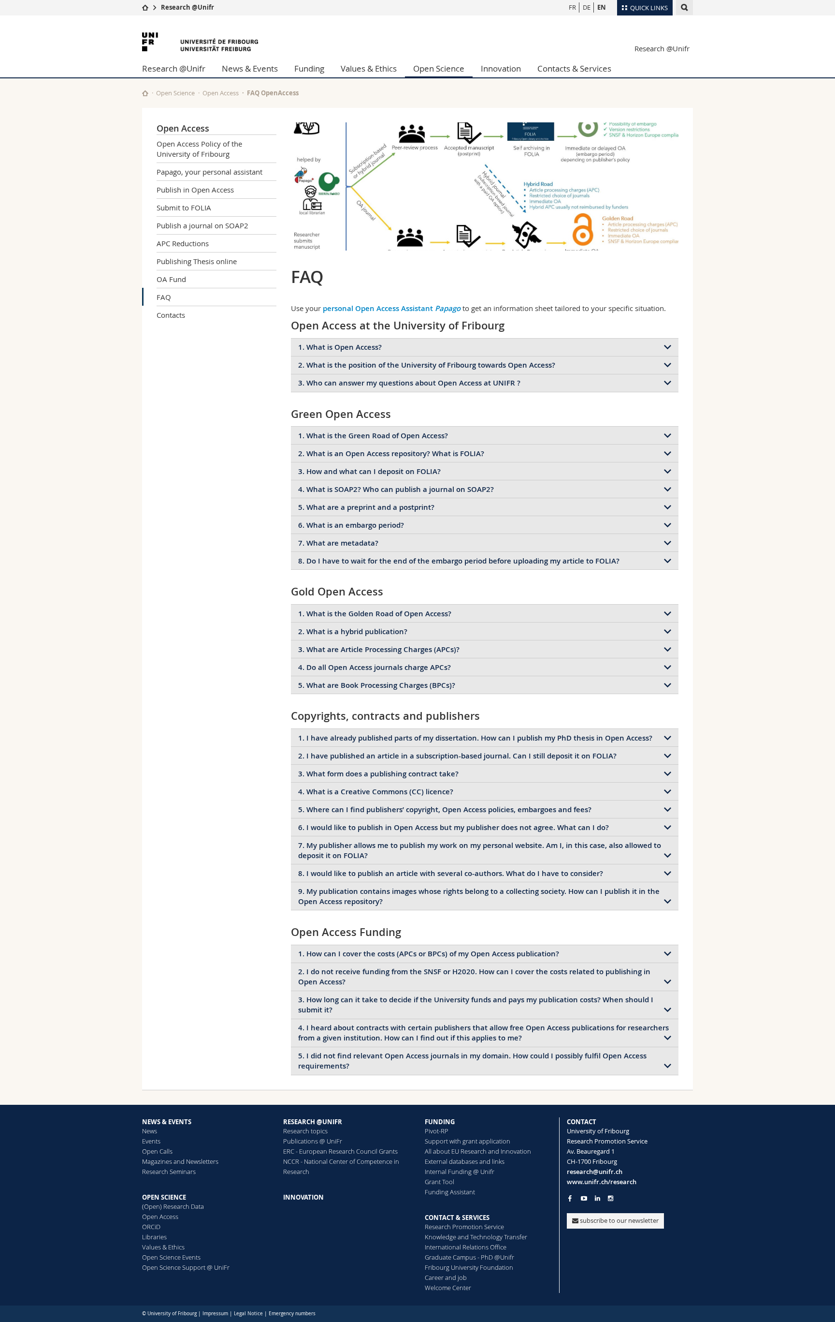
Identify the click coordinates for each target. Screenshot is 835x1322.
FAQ (164, 297)
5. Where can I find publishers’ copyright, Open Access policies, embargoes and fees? (444, 809)
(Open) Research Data (173, 1206)
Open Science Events (171, 1257)
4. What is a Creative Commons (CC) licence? (375, 792)
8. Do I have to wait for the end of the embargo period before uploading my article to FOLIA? (458, 561)
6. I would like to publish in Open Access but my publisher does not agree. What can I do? (453, 827)
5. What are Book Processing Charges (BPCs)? (376, 685)
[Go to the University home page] (200, 41)
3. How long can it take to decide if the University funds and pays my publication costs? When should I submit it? (475, 1005)
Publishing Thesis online (197, 261)
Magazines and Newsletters (180, 1161)
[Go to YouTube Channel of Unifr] (584, 1198)
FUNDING (440, 1121)
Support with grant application (467, 1141)
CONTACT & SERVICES (457, 1217)
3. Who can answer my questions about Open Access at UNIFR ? (409, 383)
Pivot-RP (436, 1131)
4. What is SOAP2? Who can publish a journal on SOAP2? (396, 489)
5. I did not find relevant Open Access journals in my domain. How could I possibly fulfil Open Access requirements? (472, 1061)
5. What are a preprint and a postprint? (366, 507)
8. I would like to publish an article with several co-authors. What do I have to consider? (450, 873)
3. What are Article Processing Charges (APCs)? (379, 649)
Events (151, 1141)
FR (572, 7)
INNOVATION (303, 1197)
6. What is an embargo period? (351, 525)
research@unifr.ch (594, 1171)
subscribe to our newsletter (618, 1220)
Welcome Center (448, 1287)
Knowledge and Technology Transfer (476, 1237)
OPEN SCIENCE (164, 1197)
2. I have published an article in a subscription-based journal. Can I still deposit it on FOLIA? (457, 756)
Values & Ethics (369, 68)
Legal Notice (248, 1313)
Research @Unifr (187, 7)
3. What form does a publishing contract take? (378, 774)
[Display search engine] (684, 7)
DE (586, 7)
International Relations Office (465, 1247)
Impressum (215, 1313)
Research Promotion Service (464, 1226)
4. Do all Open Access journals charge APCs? (374, 667)
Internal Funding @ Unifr (459, 1171)
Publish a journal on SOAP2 (202, 225)
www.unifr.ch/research (601, 1181)
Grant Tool (439, 1181)
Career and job (446, 1277)
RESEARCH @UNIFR (312, 1121)
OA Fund (171, 279)
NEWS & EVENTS (166, 1121)
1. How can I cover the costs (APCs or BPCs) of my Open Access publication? (428, 954)
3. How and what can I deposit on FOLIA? (369, 471)
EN (601, 7)
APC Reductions (183, 243)
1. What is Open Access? (340, 347)
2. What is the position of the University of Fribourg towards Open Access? (426, 365)
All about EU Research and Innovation (478, 1151)
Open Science (438, 68)
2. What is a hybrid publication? (352, 631)
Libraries (154, 1237)
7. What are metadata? (338, 543)
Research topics (305, 1131)
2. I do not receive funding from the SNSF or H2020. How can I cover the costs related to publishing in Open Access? (474, 976)
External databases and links (464, 1161)
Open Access (220, 93)
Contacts (171, 315)
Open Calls (157, 1151)
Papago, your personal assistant (209, 172)
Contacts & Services (574, 68)
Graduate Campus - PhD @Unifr (469, 1257)
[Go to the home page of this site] (145, 93)
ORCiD (151, 1226)
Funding (309, 68)
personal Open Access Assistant (392, 308)
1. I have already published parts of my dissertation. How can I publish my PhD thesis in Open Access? (475, 738)
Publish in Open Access (195, 189)
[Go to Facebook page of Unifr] (570, 1198)
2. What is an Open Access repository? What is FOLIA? (391, 453)
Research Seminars (169, 1171)
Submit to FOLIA (184, 207)
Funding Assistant (450, 1192)
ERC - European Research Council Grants (340, 1151)
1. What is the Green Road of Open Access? (373, 436)
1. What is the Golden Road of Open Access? (374, 614)
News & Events (250, 68)
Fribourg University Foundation (469, 1267)
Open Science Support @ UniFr (186, 1267)
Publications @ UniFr (312, 1141)
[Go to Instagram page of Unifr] (610, 1198)
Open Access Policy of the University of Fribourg (199, 149)
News (149, 1131)
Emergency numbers (292, 1313)
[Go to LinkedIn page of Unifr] (597, 1198)
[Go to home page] (145, 7)
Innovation (501, 68)
